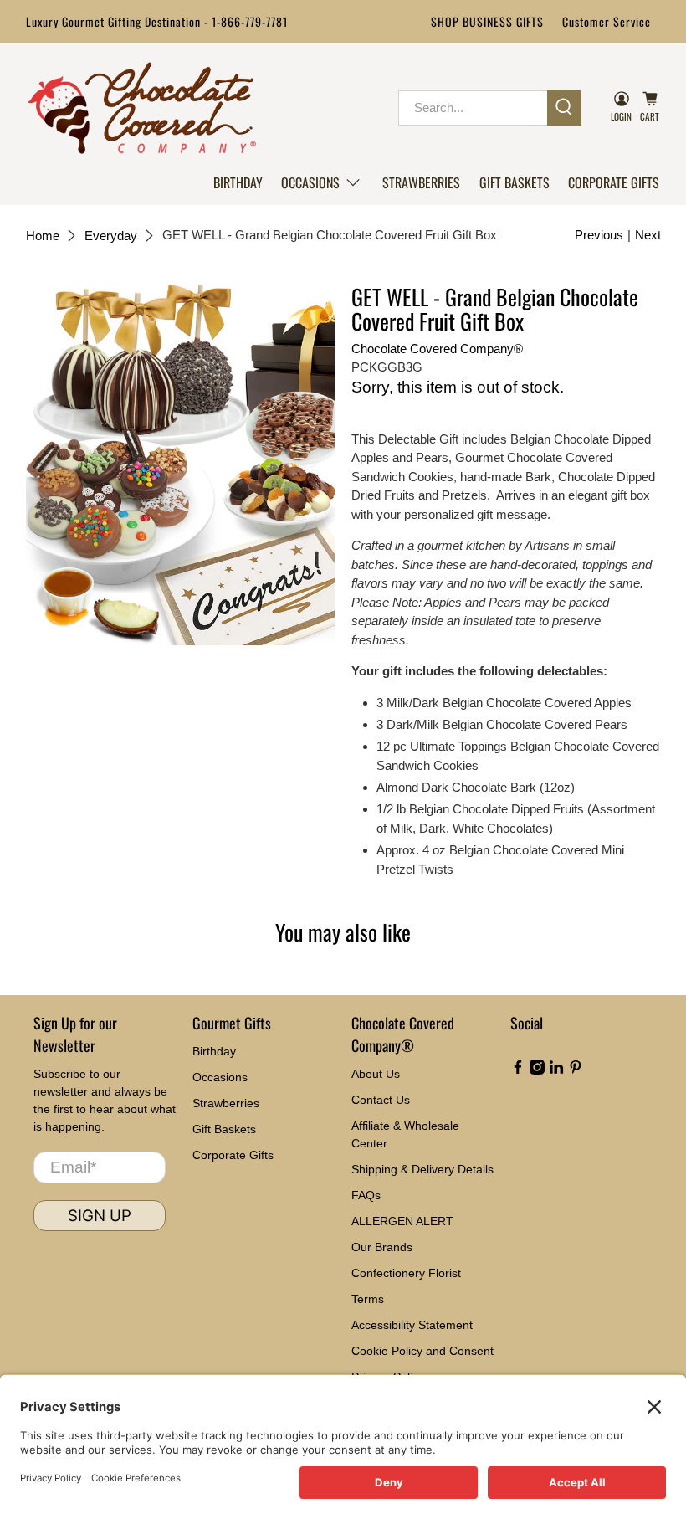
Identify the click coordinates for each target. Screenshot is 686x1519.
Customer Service (606, 21)
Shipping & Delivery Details (422, 1169)
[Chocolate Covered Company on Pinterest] (575, 1070)
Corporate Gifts (613, 182)
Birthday (238, 182)
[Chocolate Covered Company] (142, 108)
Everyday (110, 235)
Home (42, 235)
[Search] (564, 108)
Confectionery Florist (406, 1273)
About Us (375, 1073)
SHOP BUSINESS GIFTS (487, 21)
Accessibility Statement (412, 1325)
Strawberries (421, 182)
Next (648, 235)
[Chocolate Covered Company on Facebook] (517, 1070)
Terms (367, 1299)
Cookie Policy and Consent (422, 1350)
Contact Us (380, 1099)
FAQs (366, 1195)
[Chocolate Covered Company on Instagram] (537, 1070)
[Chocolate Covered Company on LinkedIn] (556, 1070)
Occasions (310, 182)
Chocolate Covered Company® (437, 348)
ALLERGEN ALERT (402, 1221)
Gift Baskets (514, 182)
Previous (599, 235)
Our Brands (381, 1247)
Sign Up (99, 1215)
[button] (322, 182)
